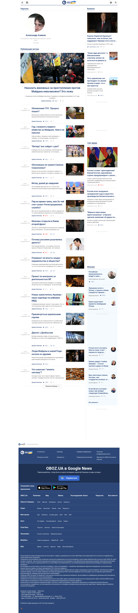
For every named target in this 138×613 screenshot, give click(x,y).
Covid (61, 540)
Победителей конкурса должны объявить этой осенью (95, 91)
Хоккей (54, 508)
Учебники (44, 515)
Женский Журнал (67, 546)
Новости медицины (43, 540)
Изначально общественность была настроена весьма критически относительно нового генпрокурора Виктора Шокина (47, 116)
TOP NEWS (92, 143)
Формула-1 (66, 508)
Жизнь (60, 495)
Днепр (60, 502)
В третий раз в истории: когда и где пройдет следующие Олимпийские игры (99, 391)
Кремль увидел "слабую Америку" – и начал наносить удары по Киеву (98, 364)
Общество (99, 495)
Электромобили (51, 521)
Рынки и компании (43, 534)
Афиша (39, 546)
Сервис (66, 521)
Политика (36, 495)
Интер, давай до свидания (45, 183)
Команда (60, 451)
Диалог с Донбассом (42, 332)
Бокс (59, 508)
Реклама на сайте (42, 457)
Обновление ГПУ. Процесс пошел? (45, 110)
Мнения (91, 267)
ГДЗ (38, 515)
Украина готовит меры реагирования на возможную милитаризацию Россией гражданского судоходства (100, 201)
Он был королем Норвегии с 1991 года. (100, 44)
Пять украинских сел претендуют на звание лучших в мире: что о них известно (96, 82)
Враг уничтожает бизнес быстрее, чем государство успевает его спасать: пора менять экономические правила (99, 377)
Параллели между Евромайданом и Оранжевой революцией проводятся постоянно (47, 358)
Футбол (39, 508)
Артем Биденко (93, 382)
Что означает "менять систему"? (43, 371)
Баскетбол (46, 508)
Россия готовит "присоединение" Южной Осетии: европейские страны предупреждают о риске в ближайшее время (101, 173)
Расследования (76, 495)
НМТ (70, 515)
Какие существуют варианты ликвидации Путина (97, 304)
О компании (41, 451)
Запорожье (52, 502)
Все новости (112, 495)
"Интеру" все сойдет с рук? (45, 146)
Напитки (47, 527)
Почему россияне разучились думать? (47, 241)
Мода (59, 546)
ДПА (61, 515)
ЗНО (65, 515)
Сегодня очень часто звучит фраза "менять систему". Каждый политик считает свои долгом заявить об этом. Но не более (48, 377)
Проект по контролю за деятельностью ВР (44, 278)
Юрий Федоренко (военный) (97, 279)
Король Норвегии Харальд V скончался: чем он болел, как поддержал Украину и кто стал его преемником (101, 38)
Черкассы (66, 502)
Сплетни (46, 546)
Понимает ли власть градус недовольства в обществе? (46, 259)
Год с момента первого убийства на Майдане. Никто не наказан (48, 130)
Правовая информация (84, 451)
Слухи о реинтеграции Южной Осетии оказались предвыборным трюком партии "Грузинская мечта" (101, 180)
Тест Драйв (40, 521)
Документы (60, 457)
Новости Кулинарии (58, 527)
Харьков (44, 502)
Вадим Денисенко (94, 295)
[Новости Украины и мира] (21, 445)
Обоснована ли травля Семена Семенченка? (47, 166)
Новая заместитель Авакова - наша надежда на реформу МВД (47, 297)
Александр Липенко (94, 396)
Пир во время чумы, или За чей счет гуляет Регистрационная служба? (48, 204)
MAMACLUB (54, 540)
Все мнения (93, 402)
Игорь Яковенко (93, 309)
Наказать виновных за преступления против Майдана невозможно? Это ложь (52, 89)
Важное (91, 8)
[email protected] (43, 598)
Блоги (85, 495)
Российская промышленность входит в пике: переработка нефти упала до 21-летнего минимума (96, 274)
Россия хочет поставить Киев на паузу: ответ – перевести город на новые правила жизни (98, 350)
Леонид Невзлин (93, 369)
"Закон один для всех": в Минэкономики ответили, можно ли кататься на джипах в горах (97, 57)
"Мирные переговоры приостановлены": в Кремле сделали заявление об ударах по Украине (101, 214)
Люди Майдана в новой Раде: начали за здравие (47, 352)
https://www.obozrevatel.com (87, 555)
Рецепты (40, 527)
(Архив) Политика (46, 101)
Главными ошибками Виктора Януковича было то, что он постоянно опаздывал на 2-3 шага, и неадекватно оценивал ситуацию (47, 265)
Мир (47, 495)
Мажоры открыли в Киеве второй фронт (45, 222)
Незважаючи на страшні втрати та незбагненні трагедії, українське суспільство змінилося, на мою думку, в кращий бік (47, 322)
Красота (53, 546)
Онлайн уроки (53, 515)
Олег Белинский (93, 355)
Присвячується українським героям (46, 316)
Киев (38, 502)
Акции (60, 521)
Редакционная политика (84, 457)
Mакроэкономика (56, 534)
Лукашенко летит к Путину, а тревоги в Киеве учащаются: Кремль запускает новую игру (99, 290)
